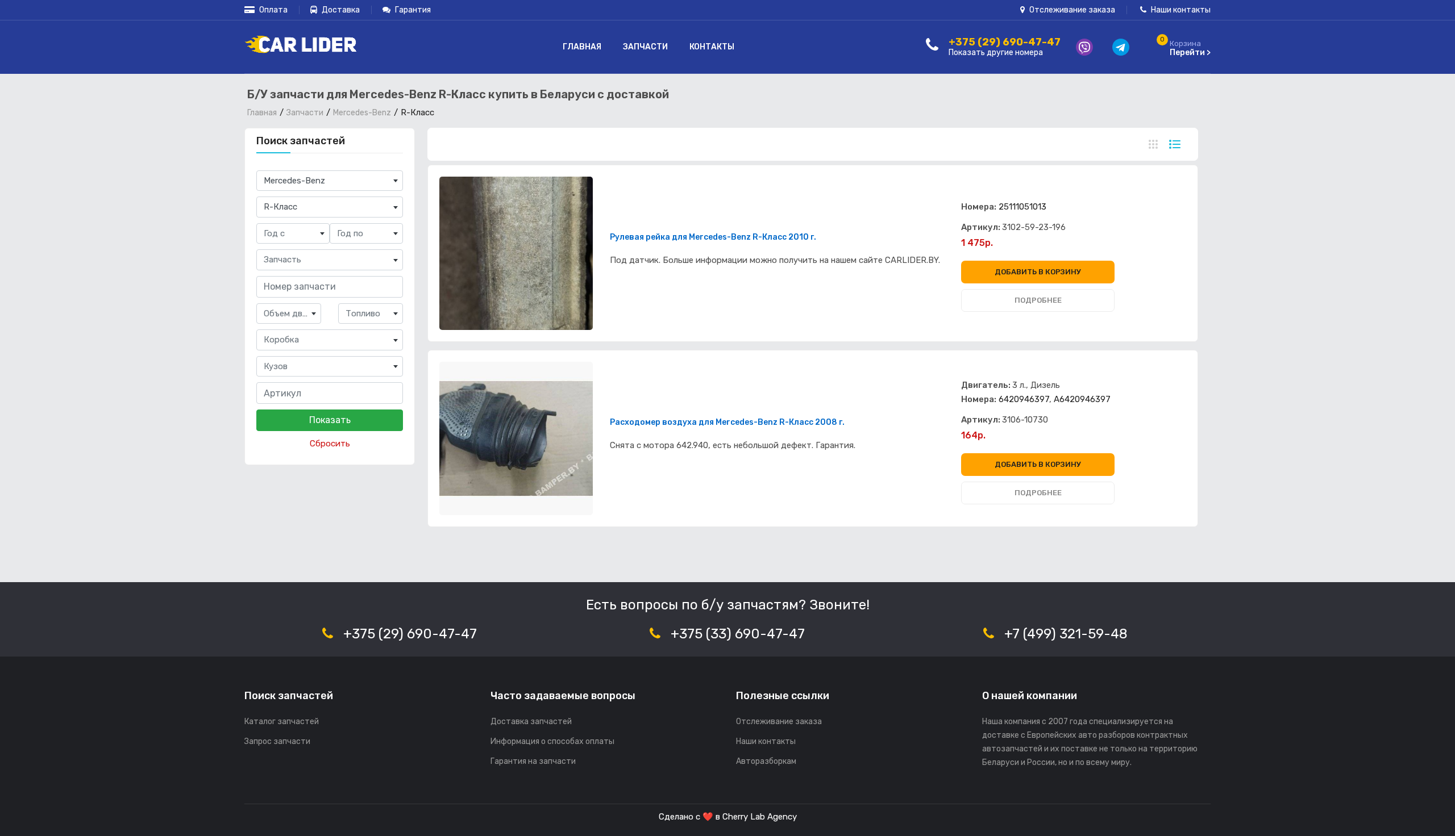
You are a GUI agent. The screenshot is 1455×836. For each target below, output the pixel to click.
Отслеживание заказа (1071, 10)
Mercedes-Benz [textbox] (294, 180)
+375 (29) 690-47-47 (410, 634)
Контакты (711, 47)
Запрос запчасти (277, 741)
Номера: (978, 207)
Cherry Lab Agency (759, 817)
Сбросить (330, 443)
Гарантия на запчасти (533, 761)
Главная (582, 47)
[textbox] (293, 234)
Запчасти (645, 47)
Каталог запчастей (281, 721)
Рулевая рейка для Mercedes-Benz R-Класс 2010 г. (713, 237)
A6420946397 (1082, 399)
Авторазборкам (766, 761)
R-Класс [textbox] (280, 207)
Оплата (272, 10)
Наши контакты (1180, 10)
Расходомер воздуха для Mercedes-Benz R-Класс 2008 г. (727, 422)
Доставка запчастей (531, 721)
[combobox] (329, 180)
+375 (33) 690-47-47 (738, 634)
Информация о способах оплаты (552, 741)
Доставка (340, 10)
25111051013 (1022, 207)
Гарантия (412, 10)
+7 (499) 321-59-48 (1066, 634)
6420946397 (1024, 399)
